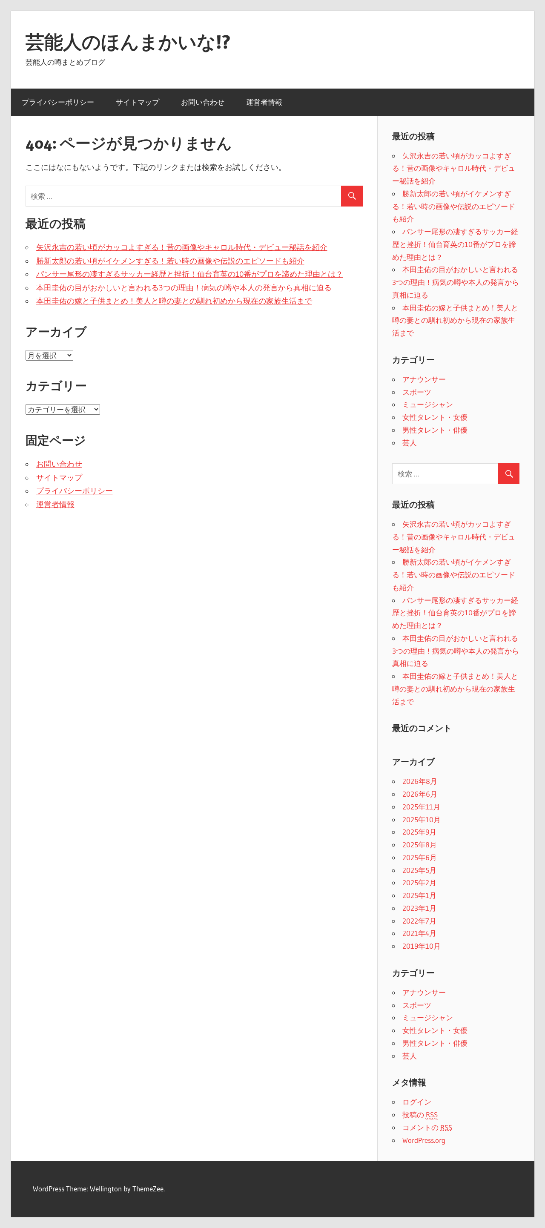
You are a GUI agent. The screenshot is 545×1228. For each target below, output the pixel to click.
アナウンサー (424, 379)
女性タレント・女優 (435, 417)
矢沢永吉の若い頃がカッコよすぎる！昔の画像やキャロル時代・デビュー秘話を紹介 (181, 247)
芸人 (409, 442)
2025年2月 (419, 882)
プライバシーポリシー (58, 102)
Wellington (106, 1188)
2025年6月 (419, 857)
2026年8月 (419, 781)
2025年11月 (421, 806)
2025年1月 (419, 895)
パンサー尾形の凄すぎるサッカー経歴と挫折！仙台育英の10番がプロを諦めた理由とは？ (189, 274)
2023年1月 (419, 908)
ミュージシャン (427, 404)
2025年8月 (419, 844)
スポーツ (416, 391)
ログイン (416, 1101)
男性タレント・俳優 (435, 429)
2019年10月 (421, 945)
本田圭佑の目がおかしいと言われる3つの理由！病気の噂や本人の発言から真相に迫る (184, 288)
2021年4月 (419, 933)
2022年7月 (419, 920)
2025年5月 (419, 870)
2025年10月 (421, 819)
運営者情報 (264, 102)
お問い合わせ (202, 102)
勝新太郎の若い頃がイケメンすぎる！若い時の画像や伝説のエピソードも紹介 (170, 261)
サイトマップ (137, 102)
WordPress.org (423, 1140)
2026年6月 (419, 793)
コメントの (427, 1127)
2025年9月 (419, 831)
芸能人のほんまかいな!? (128, 41)
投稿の (420, 1114)
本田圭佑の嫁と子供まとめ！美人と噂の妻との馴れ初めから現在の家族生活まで (174, 301)
